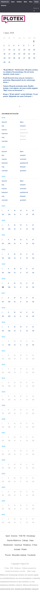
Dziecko (3, 5)
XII (33, 214)
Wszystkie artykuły (19, 555)
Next (30, 2)
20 (24, 54)
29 (34, 58)
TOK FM (22, 536)
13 (24, 50)
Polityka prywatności (29, 568)
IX (14, 214)
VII (3, 214)
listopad (22, 167)
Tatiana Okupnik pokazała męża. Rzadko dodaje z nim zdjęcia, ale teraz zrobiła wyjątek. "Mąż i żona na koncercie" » (20, 88)
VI (33, 210)
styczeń (4, 122)
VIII (9, 214)
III (14, 210)
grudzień (23, 170)
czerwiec (5, 141)
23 (4, 58)
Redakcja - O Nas (30, 545)
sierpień (23, 126)
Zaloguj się (36, 8)
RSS (11, 568)
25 (14, 58)
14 (29, 50)
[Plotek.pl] (13, 23)
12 (19, 50)
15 (34, 50)
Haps (31, 540)
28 (29, 58)
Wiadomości (5, 2)
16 (4, 54)
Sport (13, 2)
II (8, 210)
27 (24, 58)
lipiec (22, 122)
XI (27, 214)
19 (19, 54)
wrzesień (23, 159)
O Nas (6, 568)
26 (19, 58)
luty (3, 126)
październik (24, 163)
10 (9, 50)
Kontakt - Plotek (20, 549)
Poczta (8, 555)
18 (14, 54)
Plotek (36, 2)
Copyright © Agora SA (20, 564)
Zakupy (25, 540)
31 (9, 62)
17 (9, 54)
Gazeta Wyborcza (14, 540)
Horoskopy (31, 536)
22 (34, 54)
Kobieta (19, 2)
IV (21, 210)
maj (3, 137)
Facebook (31, 555)
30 (4, 62)
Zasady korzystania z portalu (15, 571)
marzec (4, 130)
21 (29, 54)
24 (9, 58)
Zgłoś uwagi (31, 571)
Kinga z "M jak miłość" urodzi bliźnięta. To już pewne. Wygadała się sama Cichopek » (20, 95)
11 (14, 50)
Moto (25, 2)
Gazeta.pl (18, 545)
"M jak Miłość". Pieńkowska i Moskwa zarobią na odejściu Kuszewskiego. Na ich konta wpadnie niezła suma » (20, 72)
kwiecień (5, 133)
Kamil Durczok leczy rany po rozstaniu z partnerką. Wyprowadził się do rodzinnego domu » (19, 80)
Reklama (17, 568)
